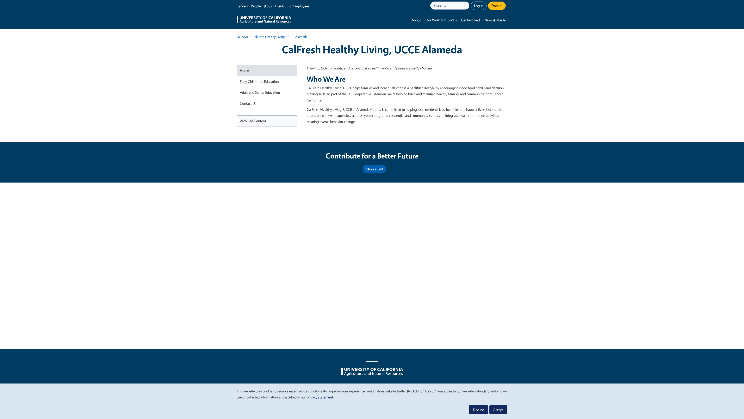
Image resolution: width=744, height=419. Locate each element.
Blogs (268, 6)
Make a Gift (374, 169)
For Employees (298, 6)
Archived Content (253, 121)
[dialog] (372, 401)
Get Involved (470, 20)
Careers (242, 6)
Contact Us (248, 103)
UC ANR (242, 37)
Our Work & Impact (439, 20)
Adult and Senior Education (260, 92)
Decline (478, 409)
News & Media (495, 20)
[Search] (466, 6)
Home (244, 70)
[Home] (264, 20)
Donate (496, 5)
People (256, 6)
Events (280, 6)
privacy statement (320, 397)
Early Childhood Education (259, 81)
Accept (498, 409)
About (416, 20)
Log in (478, 5)
